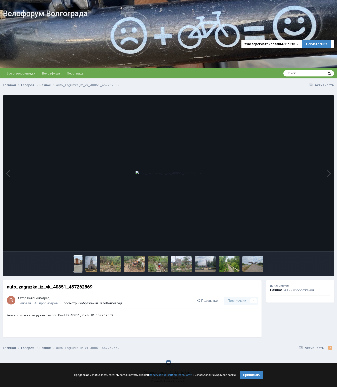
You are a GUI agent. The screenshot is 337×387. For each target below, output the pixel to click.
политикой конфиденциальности (170, 374)
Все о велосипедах (20, 73)
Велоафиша (51, 73)
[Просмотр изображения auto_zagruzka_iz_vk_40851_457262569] (78, 264)
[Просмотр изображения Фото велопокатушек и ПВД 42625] (91, 264)
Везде (315, 73)
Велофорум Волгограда (45, 13)
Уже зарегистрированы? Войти (270, 44)
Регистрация (316, 44)
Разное (276, 290)
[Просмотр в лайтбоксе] (168, 173)
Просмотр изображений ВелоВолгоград (91, 303)
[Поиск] (329, 73)
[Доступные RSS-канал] (330, 348)
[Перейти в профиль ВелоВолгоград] (11, 300)
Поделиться (209, 301)
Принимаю (251, 375)
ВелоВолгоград (38, 298)
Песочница (75, 73)
